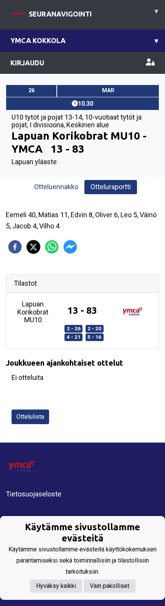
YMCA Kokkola (84, 40)
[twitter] (33, 247)
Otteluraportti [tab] (111, 187)
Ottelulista (30, 416)
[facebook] (15, 247)
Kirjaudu (27, 63)
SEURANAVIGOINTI (93, 12)
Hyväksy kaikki (56, 585)
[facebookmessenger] (70, 247)
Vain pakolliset (109, 585)
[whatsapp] (52, 247)
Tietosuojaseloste (33, 494)
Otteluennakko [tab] (56, 187)
